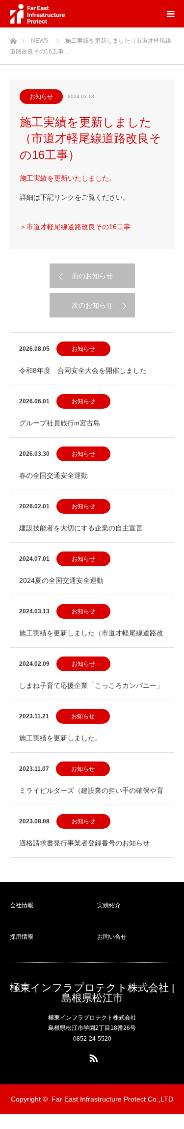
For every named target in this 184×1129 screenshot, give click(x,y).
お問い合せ (112, 936)
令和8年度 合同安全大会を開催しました (83, 370)
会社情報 (21, 905)
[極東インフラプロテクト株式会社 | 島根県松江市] (38, 14)
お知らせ (41, 96)
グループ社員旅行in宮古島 (59, 423)
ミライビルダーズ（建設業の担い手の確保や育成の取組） (91, 796)
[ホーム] (13, 38)
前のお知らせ (92, 276)
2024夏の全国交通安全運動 (61, 580)
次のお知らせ (92, 305)
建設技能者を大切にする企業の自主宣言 (81, 528)
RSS (92, 1056)
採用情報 (21, 936)
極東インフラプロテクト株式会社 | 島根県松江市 (92, 992)
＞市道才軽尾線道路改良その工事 (75, 227)
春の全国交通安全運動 (53, 475)
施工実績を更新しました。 (60, 738)
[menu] (170, 13)
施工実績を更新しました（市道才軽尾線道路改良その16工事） (91, 638)
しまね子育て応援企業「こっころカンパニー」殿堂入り (91, 691)
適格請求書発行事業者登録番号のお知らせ (84, 843)
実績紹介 (109, 905)
